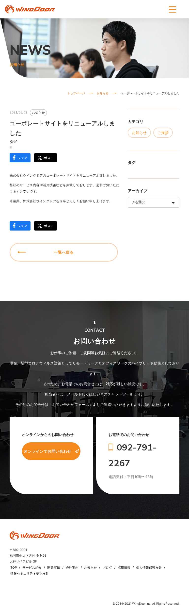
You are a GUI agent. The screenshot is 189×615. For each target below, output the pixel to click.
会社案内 (72, 567)
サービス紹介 (32, 567)
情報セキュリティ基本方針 (29, 573)
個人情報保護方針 (149, 567)
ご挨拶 (163, 132)
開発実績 (54, 567)
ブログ (107, 567)
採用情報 (124, 567)
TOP (14, 567)
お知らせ (139, 132)
